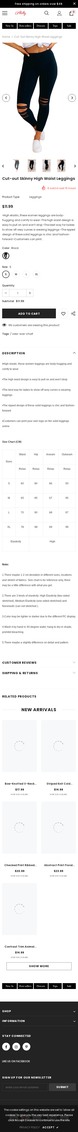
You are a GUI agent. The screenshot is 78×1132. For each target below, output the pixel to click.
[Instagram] (16, 1047)
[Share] (72, 313)
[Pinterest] (26, 1047)
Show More (39, 966)
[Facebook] (6, 1047)
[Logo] (20, 13)
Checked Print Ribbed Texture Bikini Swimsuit (19, 865)
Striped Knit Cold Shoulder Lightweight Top (58, 784)
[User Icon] (59, 13)
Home (6, 37)
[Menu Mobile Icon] (4, 13)
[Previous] (6, 98)
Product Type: (11, 197)
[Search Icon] (46, 13)
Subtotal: (8, 301)
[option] (39, 98)
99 (10, 325)
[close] (74, 4)
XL (36, 274)
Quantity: (8, 285)
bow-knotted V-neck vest (19, 784)
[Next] (72, 98)
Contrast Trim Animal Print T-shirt (19, 947)
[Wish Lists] (63, 313)
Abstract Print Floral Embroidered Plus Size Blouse (58, 865)
